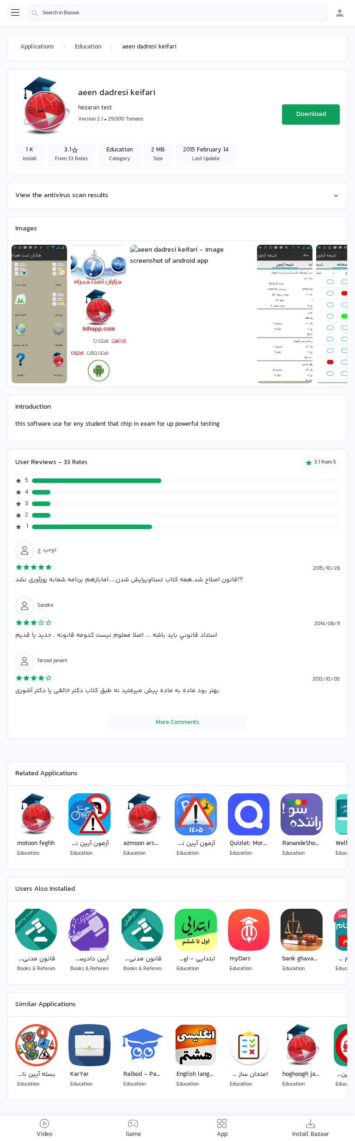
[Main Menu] (15, 12)
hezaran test (95, 108)
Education (88, 47)
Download (311, 114)
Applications (37, 47)
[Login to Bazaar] (339, 13)
